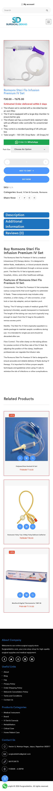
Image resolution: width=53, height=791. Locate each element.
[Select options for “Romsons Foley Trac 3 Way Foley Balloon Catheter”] (26, 526)
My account (29, 4)
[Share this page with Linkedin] (34, 197)
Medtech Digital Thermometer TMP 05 (26, 603)
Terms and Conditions (13, 696)
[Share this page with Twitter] (24, 197)
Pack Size (6, 149)
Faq (5, 680)
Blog (6, 676)
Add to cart (25, 171)
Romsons (43, 192)
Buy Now (26, 179)
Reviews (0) (15, 233)
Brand (19, 192)
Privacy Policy (9, 684)
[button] (19, 197)
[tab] (26, 215)
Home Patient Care (11, 732)
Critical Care (9, 728)
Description (15, 215)
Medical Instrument (12, 712)
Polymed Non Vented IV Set (26, 466)
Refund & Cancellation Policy (16, 692)
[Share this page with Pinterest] (29, 197)
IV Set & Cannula (30, 192)
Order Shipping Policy (13, 688)
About (6, 672)
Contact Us (8, 700)
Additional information (15, 224)
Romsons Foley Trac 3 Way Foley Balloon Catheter (27, 535)
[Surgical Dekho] (16, 20)
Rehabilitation (9, 724)
